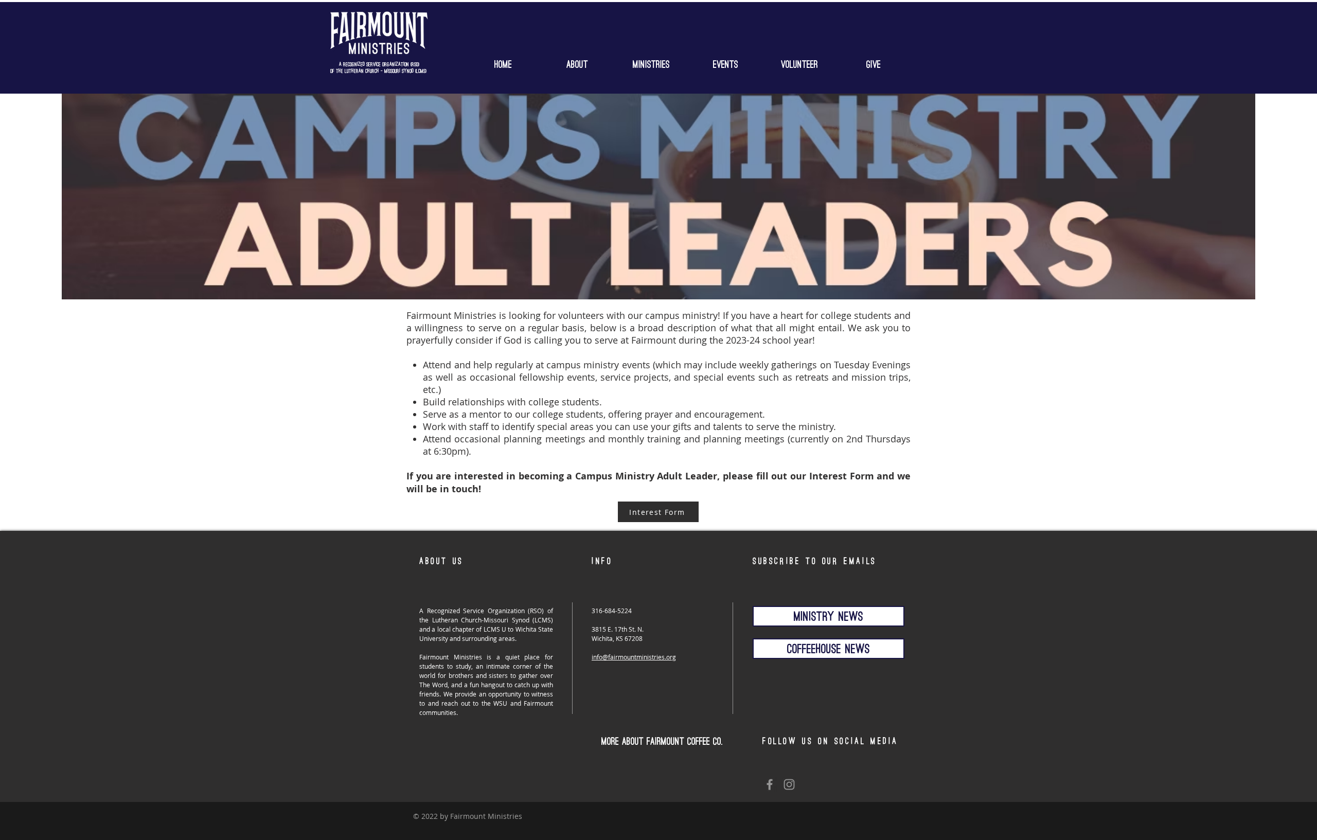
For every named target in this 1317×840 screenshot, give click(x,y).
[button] (651, 62)
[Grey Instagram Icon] (789, 784)
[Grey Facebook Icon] (769, 784)
